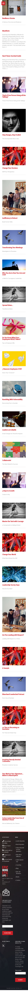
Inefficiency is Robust (9, 218)
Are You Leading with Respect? (13, 635)
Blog (17, 868)
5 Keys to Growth (8, 491)
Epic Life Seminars (18, 872)
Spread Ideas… (7, 305)
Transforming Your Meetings (12, 248)
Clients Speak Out (19, 860)
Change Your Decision (10, 168)
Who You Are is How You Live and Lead (13, 274)
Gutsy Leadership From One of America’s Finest (13, 819)
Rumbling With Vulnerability (12, 400)
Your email (19, 970)
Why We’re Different (19, 855)
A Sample (5, 668)
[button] (3, 3)
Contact (18, 880)
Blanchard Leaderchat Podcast (13, 694)
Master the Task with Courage (13, 521)
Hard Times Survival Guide (11, 56)
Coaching (18, 865)
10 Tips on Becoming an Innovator (10, 728)
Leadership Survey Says (10, 585)
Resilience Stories (8, 18)
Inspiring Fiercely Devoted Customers (11, 760)
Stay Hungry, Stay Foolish (11, 135)
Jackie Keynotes (20, 841)
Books (17, 877)
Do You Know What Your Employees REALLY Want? (11, 338)
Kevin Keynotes (20, 844)
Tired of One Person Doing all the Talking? (14, 96)
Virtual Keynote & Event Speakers (20, 849)
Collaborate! (6, 460)
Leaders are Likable (9, 430)
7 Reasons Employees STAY (12, 369)
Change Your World (9, 555)
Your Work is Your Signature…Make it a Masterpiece (12, 774)
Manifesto (6, 31)
